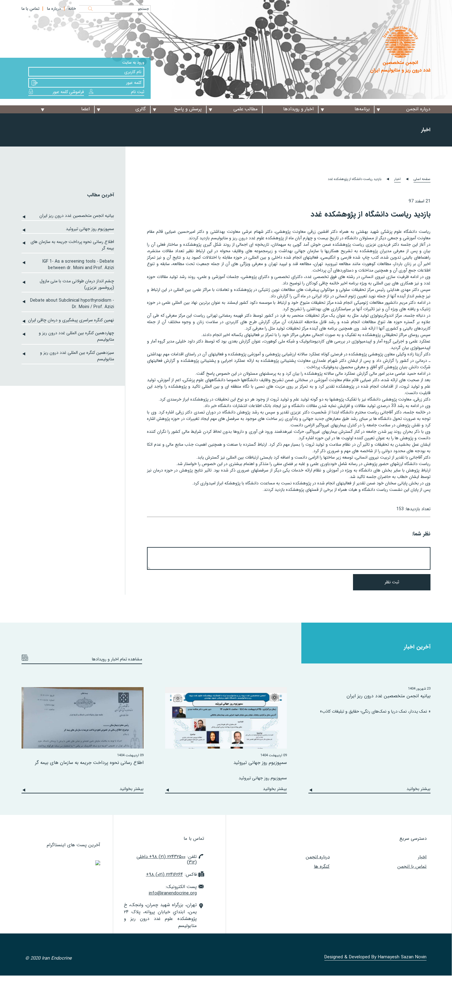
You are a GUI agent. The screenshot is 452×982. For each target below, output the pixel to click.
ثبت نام (137, 92)
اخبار (397, 179)
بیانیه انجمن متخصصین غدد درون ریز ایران (76, 216)
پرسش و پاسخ (188, 109)
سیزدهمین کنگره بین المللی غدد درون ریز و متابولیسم (77, 356)
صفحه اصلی (422, 179)
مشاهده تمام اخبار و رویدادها (117, 659)
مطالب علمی (245, 109)
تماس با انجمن (411, 866)
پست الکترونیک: (173, 890)
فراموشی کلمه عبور (68, 92)
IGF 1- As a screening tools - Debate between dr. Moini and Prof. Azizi (78, 264)
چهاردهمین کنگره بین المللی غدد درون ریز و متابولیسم (76, 336)
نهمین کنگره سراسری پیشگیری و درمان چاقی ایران (71, 320)
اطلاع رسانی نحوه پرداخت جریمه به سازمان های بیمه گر (72, 245)
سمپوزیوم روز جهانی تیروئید (90, 229)
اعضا (85, 109)
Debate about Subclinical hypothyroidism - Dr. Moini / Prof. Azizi (72, 303)
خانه (72, 8)
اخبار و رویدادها (298, 109)
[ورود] (34, 83)
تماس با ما (30, 8)
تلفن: (167, 859)
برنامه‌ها (362, 109)
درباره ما (54, 8)
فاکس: (171, 875)
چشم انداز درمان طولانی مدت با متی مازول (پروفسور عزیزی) (77, 284)
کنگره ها (322, 866)
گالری (140, 109)
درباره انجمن (418, 109)
